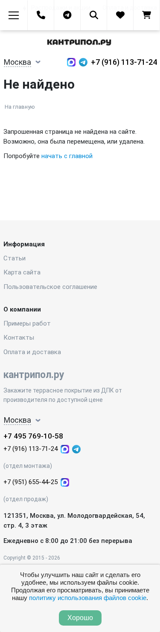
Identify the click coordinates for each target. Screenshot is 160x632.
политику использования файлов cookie (87, 597)
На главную (20, 107)
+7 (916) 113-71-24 (124, 62)
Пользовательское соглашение (50, 287)
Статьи (14, 258)
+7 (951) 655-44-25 (30, 482)
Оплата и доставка (32, 352)
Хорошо (80, 617)
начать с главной (67, 156)
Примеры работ (27, 323)
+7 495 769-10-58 (33, 436)
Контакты (18, 337)
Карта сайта (22, 272)
